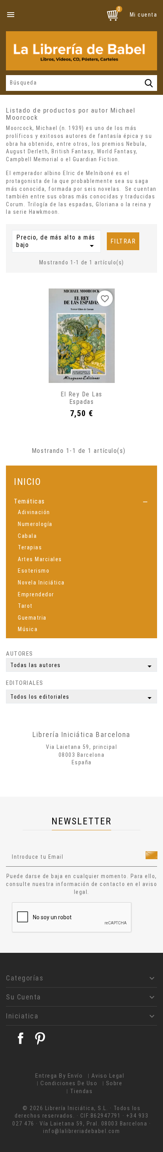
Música (28, 629)
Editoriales (25, 682)
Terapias (30, 547)
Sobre (114, 1083)
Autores (19, 653)
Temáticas (29, 501)
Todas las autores (82, 666)
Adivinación (34, 512)
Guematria (32, 618)
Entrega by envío (59, 1075)
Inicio (27, 481)
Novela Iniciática (41, 582)
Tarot (25, 606)
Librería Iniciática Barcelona (81, 734)
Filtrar (123, 241)
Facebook (20, 1038)
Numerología (35, 524)
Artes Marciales (40, 559)
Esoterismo (33, 571)
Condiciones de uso (68, 1083)
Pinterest (40, 1038)
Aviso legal (108, 1075)
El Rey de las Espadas (81, 398)
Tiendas (81, 1091)
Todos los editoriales (82, 698)
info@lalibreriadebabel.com (81, 1131)
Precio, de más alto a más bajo (56, 242)
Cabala (27, 536)
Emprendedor (36, 594)
